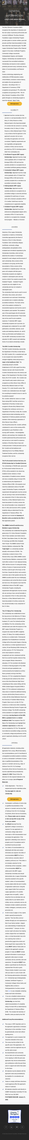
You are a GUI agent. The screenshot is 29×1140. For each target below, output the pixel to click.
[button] (26, 2)
